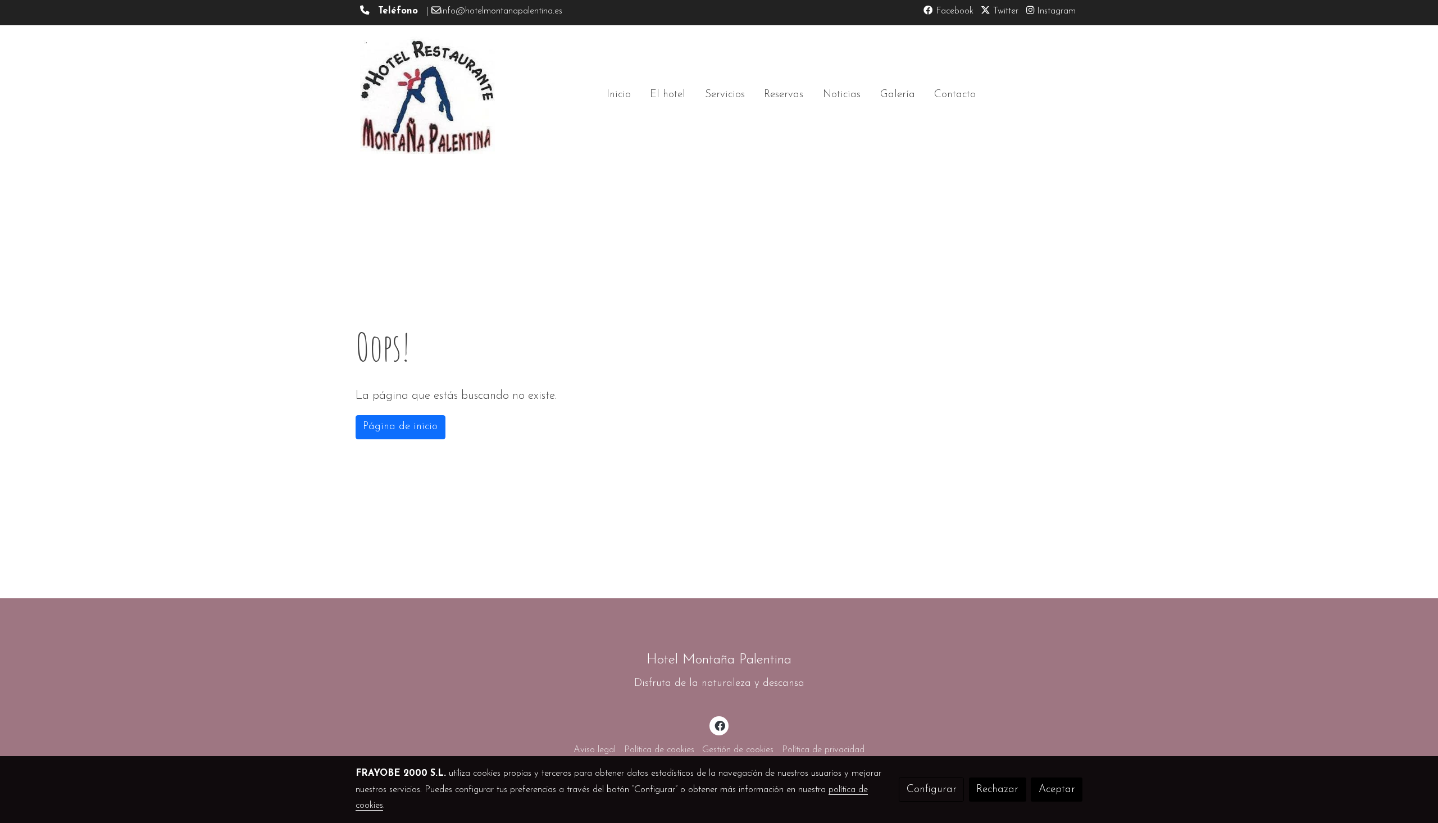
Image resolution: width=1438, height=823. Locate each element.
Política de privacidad (823, 749)
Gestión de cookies (737, 749)
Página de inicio (400, 426)
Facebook (953, 11)
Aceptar (1057, 789)
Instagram (1055, 11)
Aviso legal (595, 749)
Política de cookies (659, 749)
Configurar (932, 789)
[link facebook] (719, 725)
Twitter (1004, 11)
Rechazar (997, 789)
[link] (427, 95)
